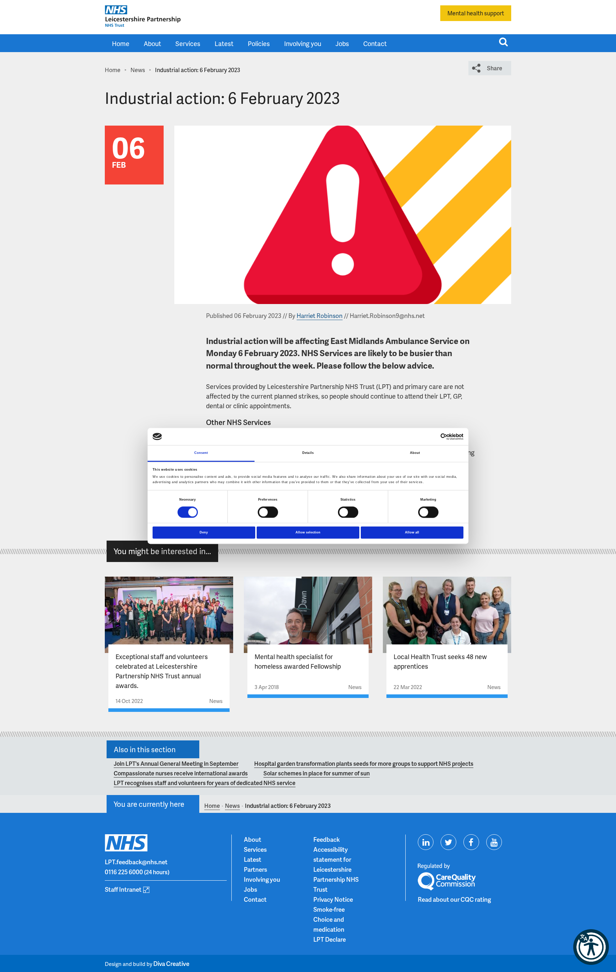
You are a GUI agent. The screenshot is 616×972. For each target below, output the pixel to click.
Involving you (302, 43)
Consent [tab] (201, 453)
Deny (204, 532)
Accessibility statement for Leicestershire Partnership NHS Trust (336, 869)
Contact (375, 43)
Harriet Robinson (320, 315)
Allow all (412, 532)
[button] (591, 947)
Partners (255, 869)
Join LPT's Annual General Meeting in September (176, 763)
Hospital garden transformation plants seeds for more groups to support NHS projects (363, 763)
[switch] (268, 512)
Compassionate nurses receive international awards (181, 773)
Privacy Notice (333, 899)
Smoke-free (329, 909)
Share (494, 68)
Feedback (326, 839)
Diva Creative (171, 963)
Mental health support (475, 13)
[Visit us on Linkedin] (425, 842)
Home (120, 43)
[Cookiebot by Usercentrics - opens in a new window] (432, 436)
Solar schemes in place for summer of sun (316, 773)
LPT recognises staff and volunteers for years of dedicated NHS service (205, 783)
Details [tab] (308, 453)
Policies (259, 43)
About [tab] (415, 453)
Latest (224, 43)
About (152, 43)
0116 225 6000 (124, 871)
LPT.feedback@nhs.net (136, 861)
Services (187, 43)
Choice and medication (328, 924)
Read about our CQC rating (454, 899)
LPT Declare (329, 939)
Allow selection (308, 532)
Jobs (342, 43)
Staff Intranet (123, 889)
